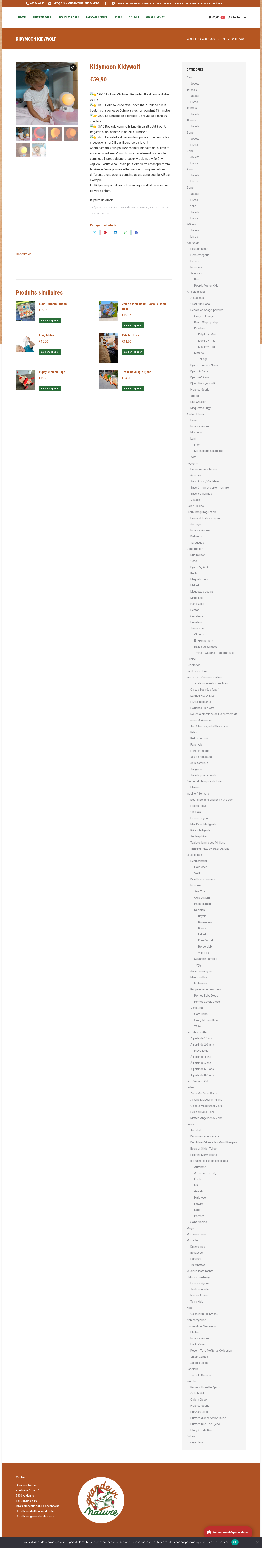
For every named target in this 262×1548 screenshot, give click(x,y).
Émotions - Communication (204, 677)
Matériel (199, 353)
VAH (197, 873)
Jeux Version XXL (198, 1081)
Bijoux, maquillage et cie (202, 512)
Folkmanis (200, 983)
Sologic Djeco (199, 1363)
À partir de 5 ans (200, 1063)
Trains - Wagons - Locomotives (214, 653)
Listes (190, 1087)
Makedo (195, 585)
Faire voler (197, 744)
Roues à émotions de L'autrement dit (213, 714)
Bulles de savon (200, 738)
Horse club (205, 946)
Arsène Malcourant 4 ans (206, 1099)
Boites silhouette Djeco (205, 1387)
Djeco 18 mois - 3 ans (204, 365)
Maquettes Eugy (200, 408)
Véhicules (196, 1008)
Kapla (193, 573)
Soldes (191, 1436)
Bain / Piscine (195, 506)
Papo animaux (203, 904)
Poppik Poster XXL (206, 285)
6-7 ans (191, 206)
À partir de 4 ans (200, 1057)
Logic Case (197, 1344)
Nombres (196, 267)
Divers (202, 928)
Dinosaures (205, 922)
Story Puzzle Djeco (202, 1430)
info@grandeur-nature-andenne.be (37, 1506)
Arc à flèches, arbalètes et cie (209, 726)
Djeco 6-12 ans (199, 377)
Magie (190, 1228)
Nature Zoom (199, 1295)
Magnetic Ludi (199, 579)
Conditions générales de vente (35, 1516)
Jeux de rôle (194, 855)
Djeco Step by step (206, 322)
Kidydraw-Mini (207, 334)
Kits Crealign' (198, 402)
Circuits (199, 634)
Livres (194, 102)
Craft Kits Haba (200, 304)
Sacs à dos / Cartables (204, 481)
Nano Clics (197, 604)
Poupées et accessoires (205, 989)
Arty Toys (200, 891)
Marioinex (196, 597)
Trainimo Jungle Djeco (136, 372)
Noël (197, 1210)
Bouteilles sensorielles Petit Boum (211, 799)
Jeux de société (197, 1032)
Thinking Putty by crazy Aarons (209, 848)
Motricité (192, 1240)
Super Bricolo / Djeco (53, 304)
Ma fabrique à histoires (208, 451)
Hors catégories (200, 530)
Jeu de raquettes (201, 757)
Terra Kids (196, 1301)
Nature (198, 1203)
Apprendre (193, 242)
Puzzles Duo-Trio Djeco (205, 1424)
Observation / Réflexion (201, 1326)
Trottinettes (197, 1265)
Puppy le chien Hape (52, 372)
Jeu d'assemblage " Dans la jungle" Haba (145, 306)
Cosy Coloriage (204, 316)
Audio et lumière (197, 414)
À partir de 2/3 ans (202, 1044)
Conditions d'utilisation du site (35, 1511)
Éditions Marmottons (203, 1154)
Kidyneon (196, 432)
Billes (193, 732)
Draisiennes (197, 1246)
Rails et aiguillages (205, 646)
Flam (197, 444)
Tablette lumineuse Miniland (207, 842)
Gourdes (195, 475)
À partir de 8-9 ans (202, 1075)
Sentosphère (198, 836)
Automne (200, 1167)
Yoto (193, 457)
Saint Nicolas (198, 1222)
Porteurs (195, 1259)
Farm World (205, 940)
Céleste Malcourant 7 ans (206, 1105)
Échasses (196, 1252)
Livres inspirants (200, 702)
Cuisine (191, 659)
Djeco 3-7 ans (199, 371)
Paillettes (196, 536)
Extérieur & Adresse (199, 720)
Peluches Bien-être (202, 708)
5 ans (190, 187)
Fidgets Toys (198, 806)
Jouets (153, 207)
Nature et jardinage (198, 1277)
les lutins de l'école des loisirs (209, 1161)
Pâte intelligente (200, 830)
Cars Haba (201, 1014)
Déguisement (198, 861)
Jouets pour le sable (203, 775)
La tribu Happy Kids (202, 695)
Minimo (195, 787)
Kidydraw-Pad (206, 340)
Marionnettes (198, 977)
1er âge (203, 359)
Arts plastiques (196, 291)
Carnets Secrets (200, 1375)
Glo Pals (195, 812)
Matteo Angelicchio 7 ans (206, 1118)
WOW (197, 1026)
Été (196, 1185)
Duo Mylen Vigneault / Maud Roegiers (213, 1142)
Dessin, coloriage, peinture (206, 310)
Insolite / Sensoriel (198, 793)
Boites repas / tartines (204, 469)
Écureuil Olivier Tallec (203, 1148)
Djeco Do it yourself (202, 383)
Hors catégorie (199, 255)
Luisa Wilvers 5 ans (202, 1112)
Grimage (195, 524)
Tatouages (197, 542)
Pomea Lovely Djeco (207, 1001)
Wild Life (203, 952)
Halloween (200, 867)
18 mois (192, 120)
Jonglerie (196, 769)
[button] (73, 67)
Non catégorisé (196, 1320)
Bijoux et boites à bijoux (205, 518)
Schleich (199, 910)
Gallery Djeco (198, 1399)
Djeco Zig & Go (199, 567)
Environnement (203, 640)
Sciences (196, 273)
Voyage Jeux (195, 1442)
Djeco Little (201, 1050)
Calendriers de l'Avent (204, 1314)
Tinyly (197, 965)
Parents (199, 1216)
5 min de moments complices (209, 683)
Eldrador (203, 934)
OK (235, 1542)
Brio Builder (197, 555)
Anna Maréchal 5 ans (203, 1093)
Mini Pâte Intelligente (203, 824)
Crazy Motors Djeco (206, 1020)
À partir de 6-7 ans (202, 1069)
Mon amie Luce (196, 1234)
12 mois (192, 108)
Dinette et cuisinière (202, 879)
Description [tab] (23, 254)
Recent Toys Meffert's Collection (211, 1350)
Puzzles (192, 1381)
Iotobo (194, 395)
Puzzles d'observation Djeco (208, 1418)
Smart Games (199, 1356)
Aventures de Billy (205, 1173)
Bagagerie (193, 463)
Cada (193, 561)
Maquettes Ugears (201, 591)
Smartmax (197, 622)
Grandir (198, 1191)
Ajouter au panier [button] (50, 320)
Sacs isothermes (201, 493)
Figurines (196, 885)
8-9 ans (191, 224)
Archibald (196, 1130)
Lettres (194, 261)
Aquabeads (197, 298)
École (197, 1179)
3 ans (114, 207)
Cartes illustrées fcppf (204, 689)
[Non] (257, 1542)
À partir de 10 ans (201, 1038)
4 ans (190, 169)
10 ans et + (194, 89)
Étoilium (195, 1332)
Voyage (195, 500)
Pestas (194, 610)
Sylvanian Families (205, 959)
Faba (193, 420)
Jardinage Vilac (200, 1289)
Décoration (193, 665)
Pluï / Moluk (46, 335)
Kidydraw (200, 328)
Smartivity (196, 616)
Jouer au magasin (201, 971)
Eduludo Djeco (199, 249)
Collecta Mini (202, 897)
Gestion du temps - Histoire (133, 207)
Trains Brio (197, 628)
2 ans (107, 207)
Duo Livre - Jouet (197, 671)
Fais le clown (130, 335)
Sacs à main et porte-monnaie (209, 487)
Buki (196, 279)
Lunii (193, 438)
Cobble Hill (197, 1393)
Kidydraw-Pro (206, 347)
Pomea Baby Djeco (206, 995)
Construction (195, 548)
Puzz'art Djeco (199, 1412)
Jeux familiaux (199, 763)
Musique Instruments (200, 1271)
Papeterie (193, 1369)
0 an (189, 77)
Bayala (202, 916)
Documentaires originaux (206, 1136)
